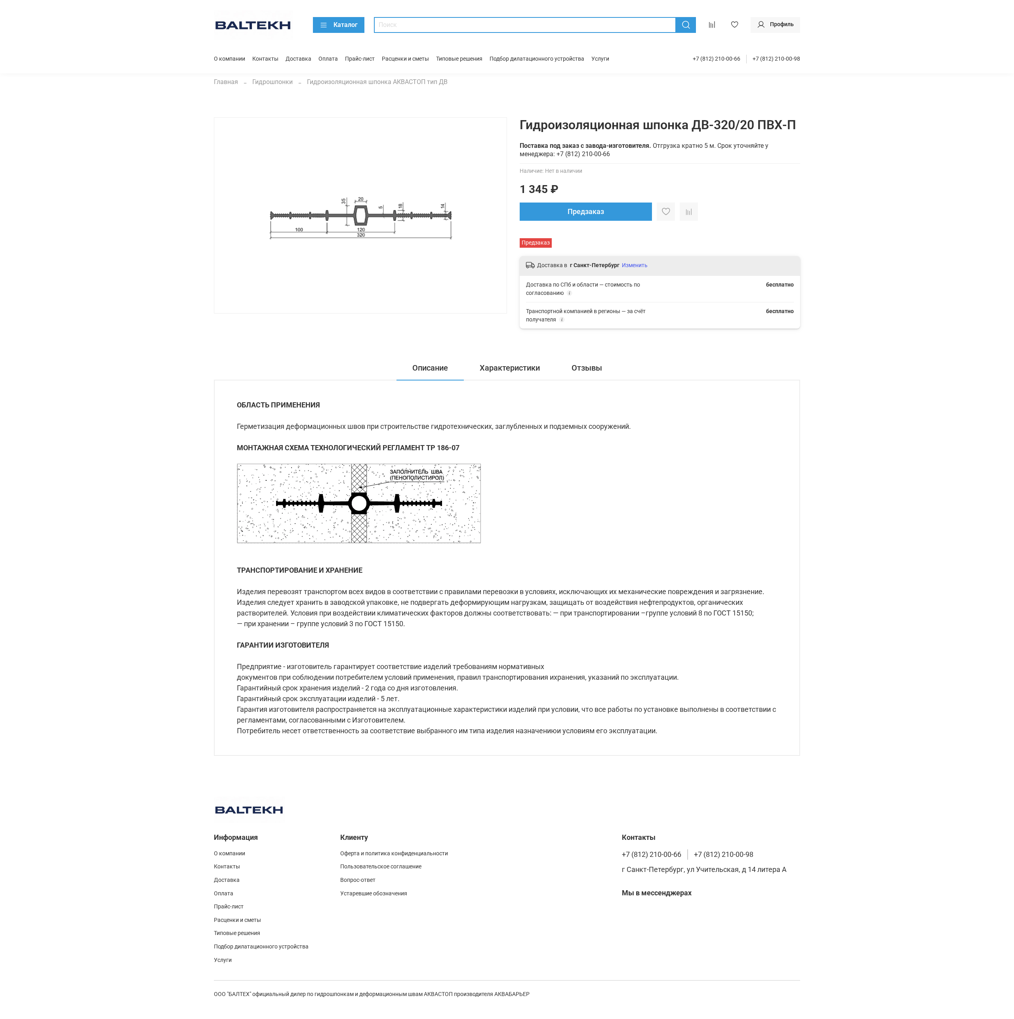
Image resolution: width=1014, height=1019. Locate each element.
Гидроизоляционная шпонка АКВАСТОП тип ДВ (377, 82)
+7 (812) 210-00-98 (776, 58)
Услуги (600, 58)
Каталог (346, 25)
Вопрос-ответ (357, 880)
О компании (229, 58)
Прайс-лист (360, 58)
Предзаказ (586, 211)
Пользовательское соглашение (380, 866)
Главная (226, 82)
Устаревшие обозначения (373, 893)
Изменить (635, 265)
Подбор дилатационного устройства (537, 58)
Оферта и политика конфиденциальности (394, 853)
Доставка (298, 58)
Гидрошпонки (272, 82)
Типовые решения (459, 58)
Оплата (328, 58)
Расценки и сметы (405, 58)
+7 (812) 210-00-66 (716, 58)
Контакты (265, 58)
